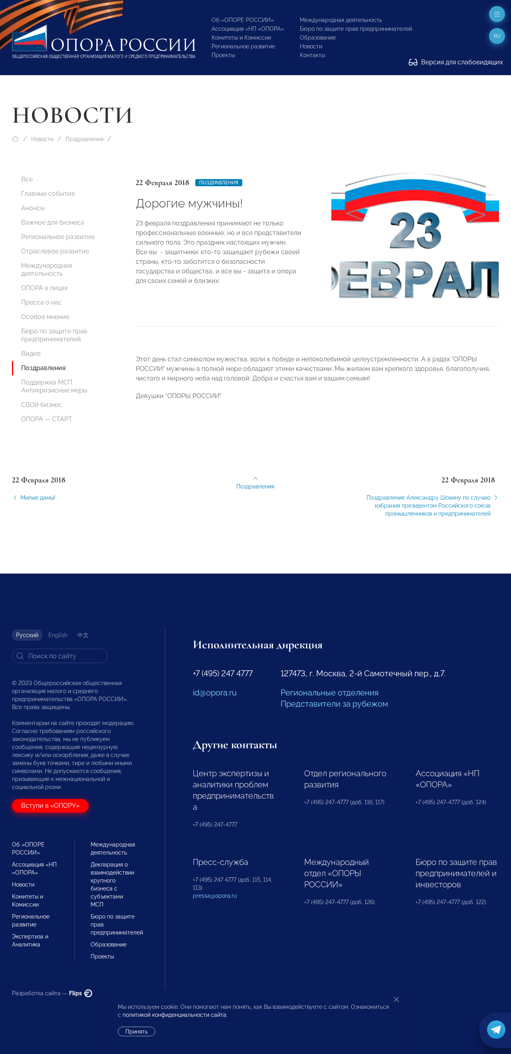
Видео (31, 353)
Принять (136, 1031)
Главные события (48, 193)
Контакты (312, 55)
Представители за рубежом (334, 704)
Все (27, 179)
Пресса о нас (41, 302)
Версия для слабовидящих (461, 62)
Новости (311, 46)
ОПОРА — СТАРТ (46, 419)
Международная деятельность (341, 20)
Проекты (223, 55)
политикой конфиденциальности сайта (174, 1015)
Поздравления (84, 139)
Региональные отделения (329, 692)
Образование (318, 37)
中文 (83, 635)
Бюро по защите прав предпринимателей (356, 29)
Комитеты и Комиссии (241, 37)
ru (497, 36)
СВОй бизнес (41, 404)
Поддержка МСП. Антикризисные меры (54, 386)
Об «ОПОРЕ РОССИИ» (243, 20)
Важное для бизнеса (52, 222)
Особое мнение (45, 317)
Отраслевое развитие (55, 251)
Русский (27, 635)
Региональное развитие (243, 46)
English (57, 635)
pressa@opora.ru (215, 896)
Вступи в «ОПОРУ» (50, 805)
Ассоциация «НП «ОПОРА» (248, 29)
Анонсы (33, 208)
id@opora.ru (215, 692)
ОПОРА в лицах (44, 288)
